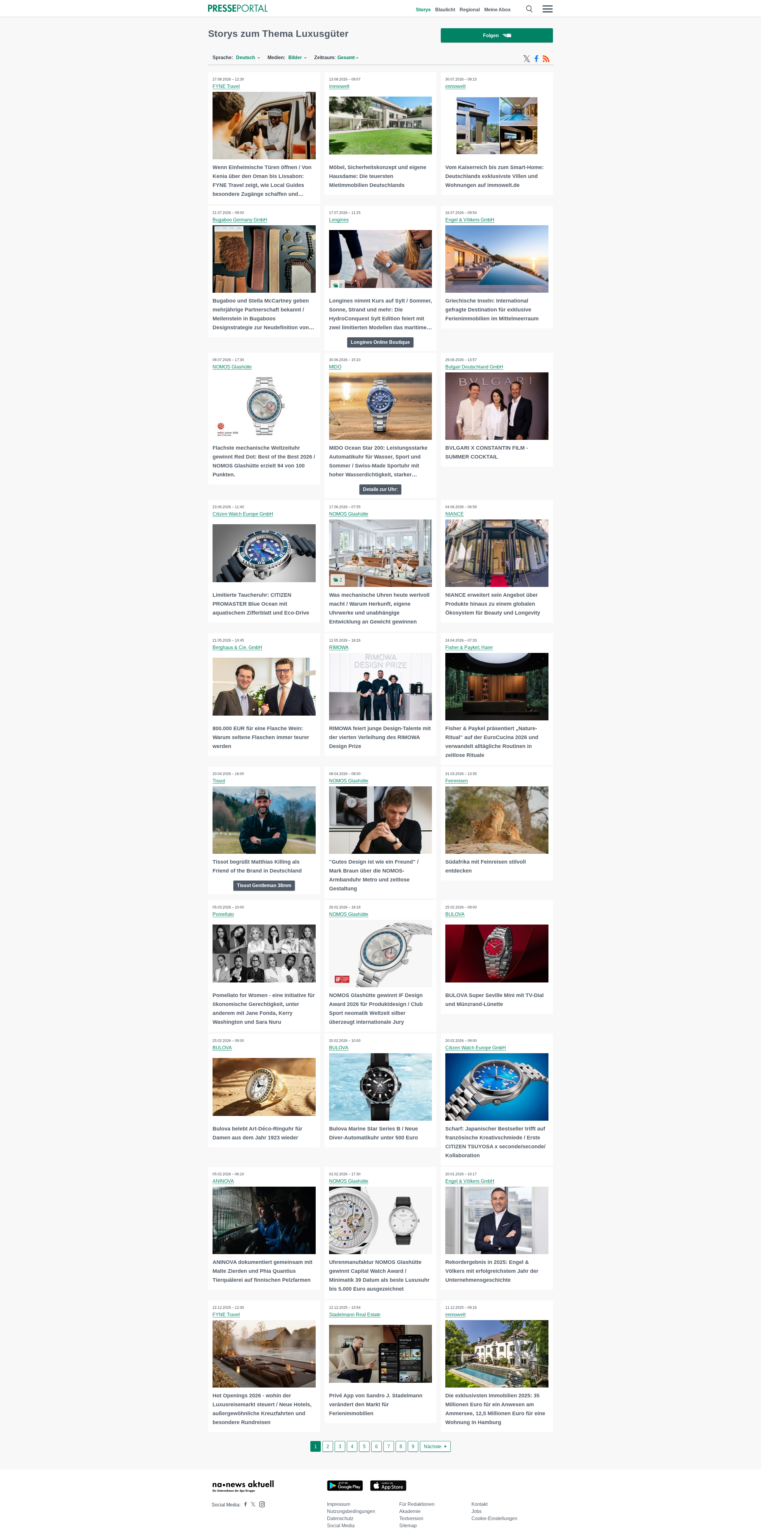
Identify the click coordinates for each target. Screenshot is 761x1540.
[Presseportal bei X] (251, 1504)
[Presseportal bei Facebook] (243, 1504)
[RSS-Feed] (546, 58)
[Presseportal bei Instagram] (260, 1503)
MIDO (335, 366)
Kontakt (479, 1504)
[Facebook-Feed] (536, 58)
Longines (339, 219)
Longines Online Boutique (380, 342)
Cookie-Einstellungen (494, 1518)
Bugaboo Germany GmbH (240, 219)
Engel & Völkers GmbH (469, 219)
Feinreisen (456, 780)
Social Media (341, 1525)
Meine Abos (497, 9)
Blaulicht (445, 9)
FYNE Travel (226, 86)
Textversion (411, 1518)
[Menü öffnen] (547, 9)
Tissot (219, 780)
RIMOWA (339, 647)
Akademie (410, 1511)
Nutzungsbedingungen (351, 1511)
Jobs (476, 1511)
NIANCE (454, 514)
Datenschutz (340, 1518)
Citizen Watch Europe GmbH (243, 514)
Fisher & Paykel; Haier (469, 647)
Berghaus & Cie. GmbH (237, 647)
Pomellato (223, 914)
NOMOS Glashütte (232, 366)
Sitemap (408, 1525)
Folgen (491, 35)
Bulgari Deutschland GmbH (474, 366)
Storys (423, 9)
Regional (470, 9)
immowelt (339, 86)
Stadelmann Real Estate (354, 1314)
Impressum (338, 1504)
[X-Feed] (527, 58)
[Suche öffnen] (529, 9)
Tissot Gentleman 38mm (264, 885)
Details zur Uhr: (380, 489)
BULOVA (455, 914)
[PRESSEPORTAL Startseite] (238, 9)
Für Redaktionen (417, 1504)
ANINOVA (223, 1181)
